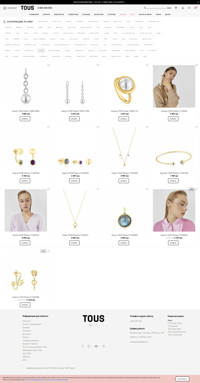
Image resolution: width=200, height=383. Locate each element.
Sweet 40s (117, 21)
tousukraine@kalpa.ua (139, 342)
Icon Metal (139, 21)
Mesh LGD (59, 27)
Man (123, 39)
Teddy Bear (81, 56)
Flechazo (79, 21)
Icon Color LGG (86, 27)
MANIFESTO (79, 50)
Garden (16, 39)
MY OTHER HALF (116, 44)
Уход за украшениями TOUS (35, 347)
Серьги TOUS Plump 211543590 (25, 297)
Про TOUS (27, 353)
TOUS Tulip (57, 21)
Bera (127, 56)
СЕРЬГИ (46, 14)
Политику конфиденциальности (35, 380)
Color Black (68, 33)
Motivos (30, 27)
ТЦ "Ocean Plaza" (175, 323)
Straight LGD (43, 21)
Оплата (26, 337)
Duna (159, 33)
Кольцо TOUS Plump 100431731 (124, 111)
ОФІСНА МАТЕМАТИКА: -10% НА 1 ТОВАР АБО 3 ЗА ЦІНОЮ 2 (95, 2)
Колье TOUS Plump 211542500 (125, 173)
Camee (106, 33)
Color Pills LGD (146, 33)
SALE (132, 14)
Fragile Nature (29, 56)
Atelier (56, 33)
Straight (108, 27)
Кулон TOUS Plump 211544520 (26, 235)
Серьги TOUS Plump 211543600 (174, 235)
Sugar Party (148, 44)
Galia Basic (74, 39)
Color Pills (29, 50)
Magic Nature (130, 50)
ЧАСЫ (158, 14)
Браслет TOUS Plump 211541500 (174, 173)
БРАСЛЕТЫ (59, 14)
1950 (105, 44)
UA (96, 325)
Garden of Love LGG (12, 44)
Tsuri (128, 21)
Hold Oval (134, 39)
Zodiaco (91, 50)
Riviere (45, 33)
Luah (142, 50)
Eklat (141, 27)
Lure (18, 33)
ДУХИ (167, 14)
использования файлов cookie (58, 380)
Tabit (106, 39)
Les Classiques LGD (62, 44)
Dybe (26, 33)
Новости (26, 357)
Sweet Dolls (116, 56)
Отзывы (26, 327)
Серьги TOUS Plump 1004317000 (75, 111)
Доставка (27, 334)
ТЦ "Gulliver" (173, 326)
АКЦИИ (123, 14)
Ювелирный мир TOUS (32, 350)
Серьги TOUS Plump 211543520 (75, 173)
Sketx (115, 39)
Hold (145, 56)
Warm (41, 27)
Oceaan (15, 56)
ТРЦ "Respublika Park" (177, 332)
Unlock (68, 21)
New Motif (82, 33)
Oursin (7, 50)
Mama (136, 56)
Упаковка (27, 331)
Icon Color (56, 56)
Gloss (96, 39)
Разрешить (182, 379)
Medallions (147, 39)
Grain (62, 39)
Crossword (116, 50)
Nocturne (93, 56)
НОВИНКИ (34, 14)
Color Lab (94, 44)
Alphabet (152, 50)
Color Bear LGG (80, 44)
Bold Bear (103, 50)
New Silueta (95, 33)
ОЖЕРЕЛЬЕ (73, 14)
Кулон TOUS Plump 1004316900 (25, 111)
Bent (115, 33)
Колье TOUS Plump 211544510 (75, 235)
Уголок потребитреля (32, 324)
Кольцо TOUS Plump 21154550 (174, 111)
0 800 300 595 (45, 7)
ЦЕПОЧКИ (98, 14)
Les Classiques (133, 44)
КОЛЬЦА (86, 14)
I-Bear (35, 33)
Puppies (8, 33)
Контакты (27, 321)
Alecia (131, 27)
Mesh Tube (72, 27)
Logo (7, 39)
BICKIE (17, 50)
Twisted (86, 39)
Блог (25, 360)
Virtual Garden (54, 50)
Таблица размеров (31, 340)
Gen (149, 27)
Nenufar (19, 27)
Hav (6, 56)
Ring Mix (68, 56)
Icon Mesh (43, 56)
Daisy (26, 39)
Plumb (41, 50)
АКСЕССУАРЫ (145, 14)
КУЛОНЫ (112, 14)
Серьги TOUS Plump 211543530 (25, 173)
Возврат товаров (30, 344)
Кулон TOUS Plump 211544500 (125, 235)
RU (91, 325)
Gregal (67, 50)
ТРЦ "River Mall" (174, 329)
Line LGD (8, 27)
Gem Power (120, 27)
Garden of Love (30, 44)
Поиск (169, 8)
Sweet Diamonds (39, 39)
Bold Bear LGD (154, 21)
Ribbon (106, 21)
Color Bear (45, 44)
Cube (49, 27)
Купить (25, 119)
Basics (53, 39)
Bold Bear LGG (93, 21)
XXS (98, 27)
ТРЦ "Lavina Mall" (175, 335)
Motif (104, 56)
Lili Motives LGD (128, 33)
